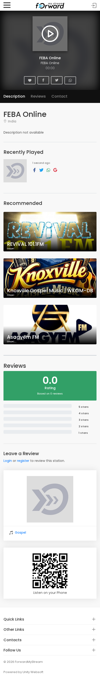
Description (14, 96)
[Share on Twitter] (41, 170)
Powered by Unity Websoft (23, 672)
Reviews (38, 96)
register (23, 460)
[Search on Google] (55, 170)
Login (7, 460)
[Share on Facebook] (34, 170)
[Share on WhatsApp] (48, 170)
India (12, 121)
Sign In (94, 5)
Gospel (20, 532)
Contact (59, 96)
